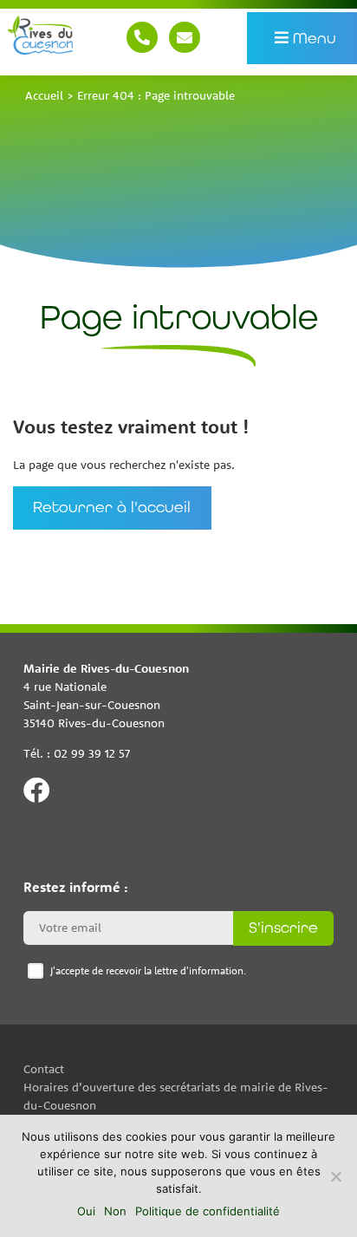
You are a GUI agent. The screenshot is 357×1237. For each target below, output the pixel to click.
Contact (184, 37)
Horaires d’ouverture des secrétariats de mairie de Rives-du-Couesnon (175, 1095)
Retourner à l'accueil (112, 508)
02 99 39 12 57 (142, 37)
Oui (86, 1211)
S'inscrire (283, 927)
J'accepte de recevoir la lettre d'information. (148, 970)
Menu (313, 37)
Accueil (44, 95)
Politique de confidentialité (207, 1211)
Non (115, 1211)
